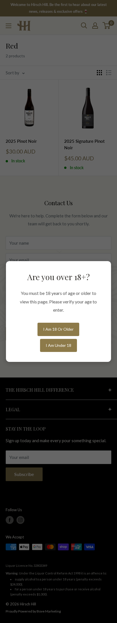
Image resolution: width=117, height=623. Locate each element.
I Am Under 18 (58, 345)
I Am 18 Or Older (58, 329)
